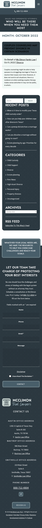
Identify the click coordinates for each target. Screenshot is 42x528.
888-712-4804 (22, 11)
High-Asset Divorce (15, 184)
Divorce (20, 62)
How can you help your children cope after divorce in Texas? (20, 120)
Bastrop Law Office (22, 453)
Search (30, 101)
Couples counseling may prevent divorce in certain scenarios (20, 48)
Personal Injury (13, 189)
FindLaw (29, 518)
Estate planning (13, 174)
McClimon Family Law (26, 60)
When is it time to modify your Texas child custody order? (21, 112)
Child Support (12, 165)
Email (21, 333)
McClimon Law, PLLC (16, 512)
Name (21, 310)
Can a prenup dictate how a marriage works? (21, 128)
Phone (21, 322)
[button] (38, 4)
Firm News (11, 179)
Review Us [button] (21, 505)
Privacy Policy (24, 515)
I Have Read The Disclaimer (22, 376)
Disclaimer (21, 371)
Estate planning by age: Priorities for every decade (21, 145)
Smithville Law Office (22, 476)
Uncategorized (13, 198)
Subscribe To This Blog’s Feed (17, 225)
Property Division (14, 194)
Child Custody (12, 160)
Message (21, 345)
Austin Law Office (22, 437)
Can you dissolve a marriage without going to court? (20, 137)
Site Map (16, 515)
